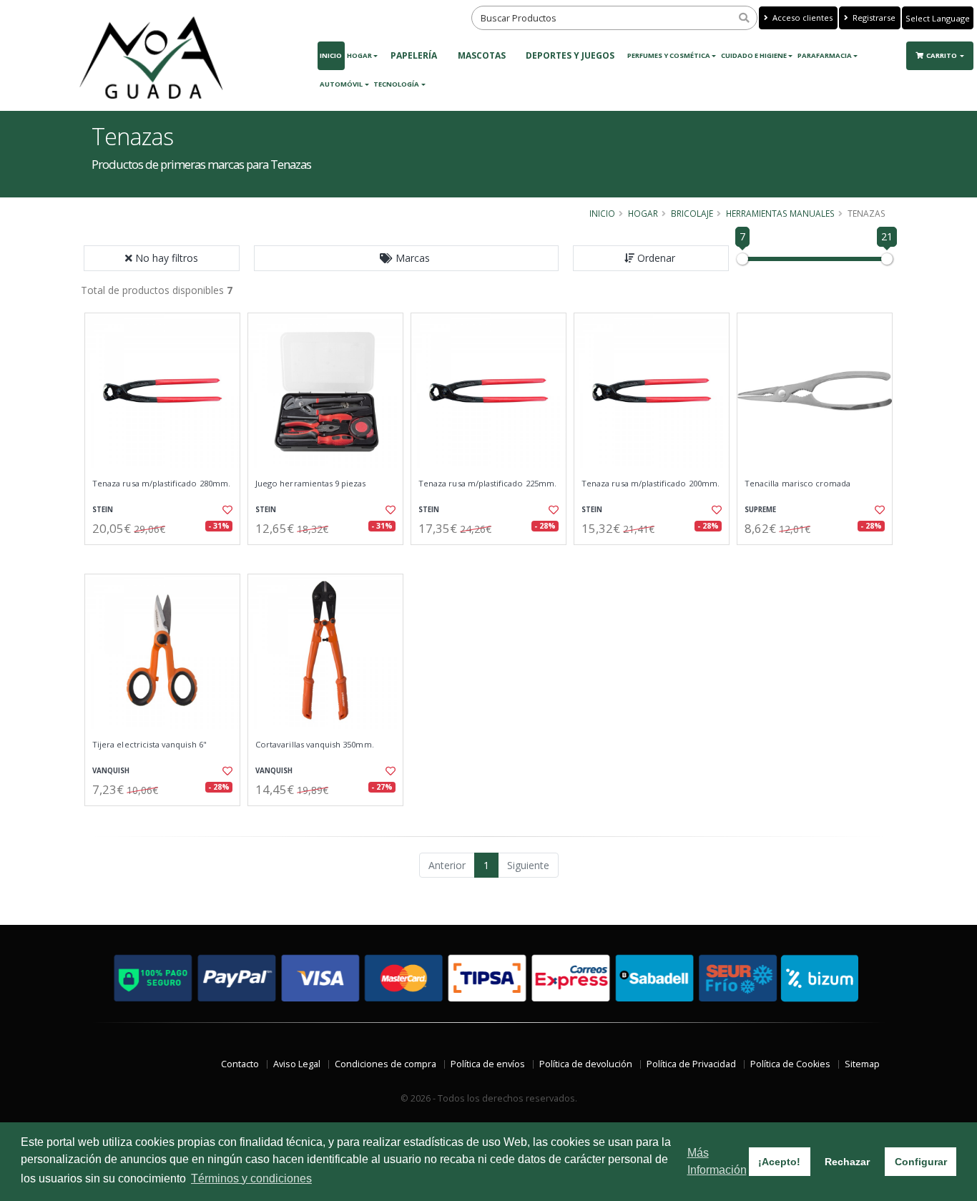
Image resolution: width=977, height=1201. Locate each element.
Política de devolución (585, 1064)
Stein (102, 509)
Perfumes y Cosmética (668, 55)
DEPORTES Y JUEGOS (570, 55)
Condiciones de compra (385, 1064)
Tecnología (396, 84)
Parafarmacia (824, 55)
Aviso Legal (296, 1064)
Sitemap (862, 1064)
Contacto (240, 1064)
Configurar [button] (921, 1161)
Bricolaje (692, 213)
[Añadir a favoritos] (226, 510)
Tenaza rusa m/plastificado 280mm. (161, 483)
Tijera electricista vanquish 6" (149, 744)
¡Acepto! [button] (779, 1161)
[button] (406, 258)
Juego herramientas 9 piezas (310, 483)
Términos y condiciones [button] (251, 1178)
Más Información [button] (717, 1161)
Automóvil (341, 84)
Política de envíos (488, 1064)
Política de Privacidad (691, 1064)
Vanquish (110, 770)
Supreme (760, 509)
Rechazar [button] (847, 1161)
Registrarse (872, 17)
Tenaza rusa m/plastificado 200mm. (650, 483)
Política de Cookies (790, 1064)
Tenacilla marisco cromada (797, 483)
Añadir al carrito (167, 557)
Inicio (331, 55)
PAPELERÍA (414, 55)
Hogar (359, 55)
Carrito (942, 55)
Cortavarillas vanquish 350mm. (314, 744)
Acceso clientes (801, 17)
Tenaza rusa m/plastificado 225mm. (487, 483)
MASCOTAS (482, 55)
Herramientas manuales (780, 213)
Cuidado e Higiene (754, 55)
